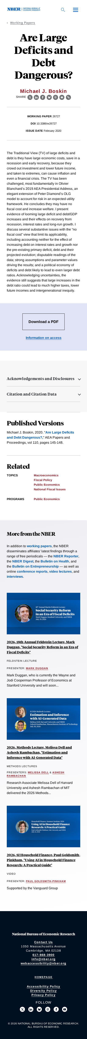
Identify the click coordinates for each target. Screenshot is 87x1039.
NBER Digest (22, 561)
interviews (15, 576)
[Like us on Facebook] (56, 1009)
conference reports (32, 571)
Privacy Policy (43, 995)
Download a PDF (43, 322)
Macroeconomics (46, 475)
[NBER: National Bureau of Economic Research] (24, 9)
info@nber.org (43, 959)
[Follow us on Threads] (47, 1009)
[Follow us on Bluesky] (39, 1009)
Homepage (44, 977)
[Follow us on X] (22, 1009)
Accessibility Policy (43, 986)
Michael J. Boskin (43, 91)
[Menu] (75, 9)
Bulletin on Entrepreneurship (35, 566)
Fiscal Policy (43, 480)
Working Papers (22, 22)
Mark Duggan (37, 668)
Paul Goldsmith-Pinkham (46, 881)
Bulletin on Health (55, 561)
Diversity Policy (43, 990)
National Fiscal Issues (50, 489)
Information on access (43, 338)
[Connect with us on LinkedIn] (30, 1009)
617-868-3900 (44, 954)
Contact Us (43, 942)
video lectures (60, 571)
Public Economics (47, 484)
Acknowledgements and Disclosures (40, 378)
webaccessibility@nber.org (43, 963)
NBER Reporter (65, 556)
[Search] (63, 9)
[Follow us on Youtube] (64, 1009)
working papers (39, 546)
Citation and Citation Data (32, 394)
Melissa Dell (38, 772)
